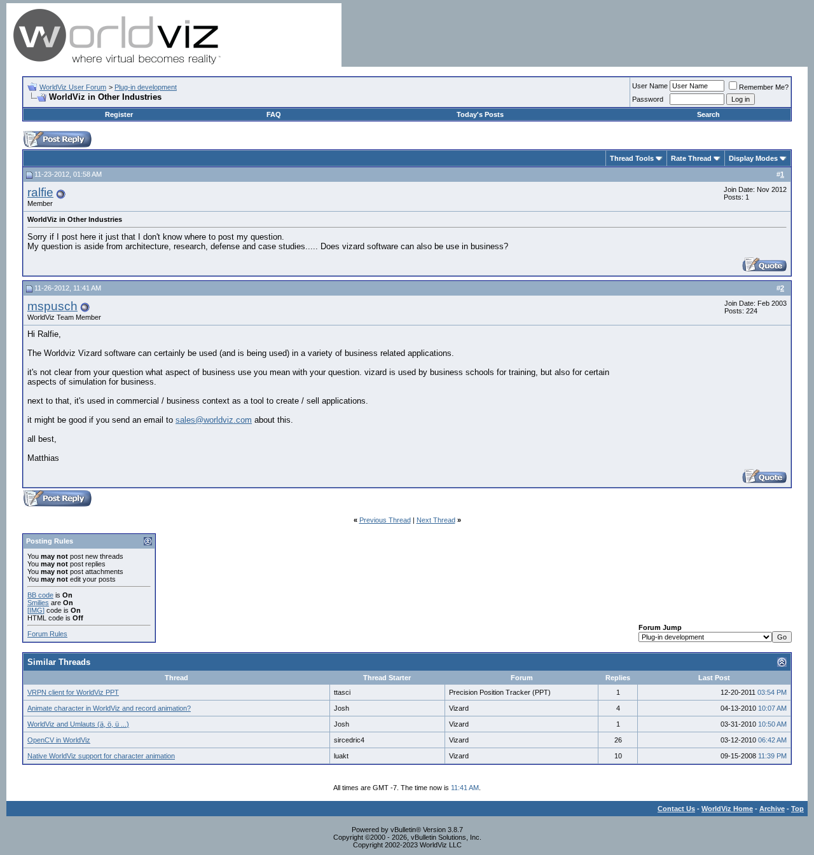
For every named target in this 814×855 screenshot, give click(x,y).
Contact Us (676, 808)
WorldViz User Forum (72, 87)
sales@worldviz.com (214, 420)
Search (708, 114)
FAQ (273, 114)
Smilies (38, 602)
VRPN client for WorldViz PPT (73, 692)
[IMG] (36, 610)
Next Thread (436, 520)
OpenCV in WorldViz (58, 740)
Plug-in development (145, 87)
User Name (650, 86)
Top (797, 808)
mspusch (52, 306)
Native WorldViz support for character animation (101, 756)
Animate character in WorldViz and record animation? (109, 708)
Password (647, 99)
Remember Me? (764, 87)
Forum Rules (47, 634)
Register (119, 114)
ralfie (40, 192)
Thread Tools (632, 158)
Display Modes (753, 158)
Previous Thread (385, 520)
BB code (40, 595)
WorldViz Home (727, 808)
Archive (772, 808)
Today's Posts (480, 114)
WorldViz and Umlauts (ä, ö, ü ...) (78, 724)
